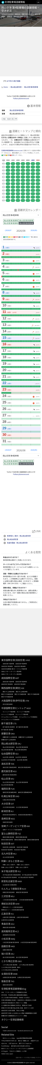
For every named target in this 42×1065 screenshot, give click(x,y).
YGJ (19, 871)
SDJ (17, 753)
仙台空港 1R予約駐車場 (8, 760)
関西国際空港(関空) (11, 688)
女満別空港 (7, 973)
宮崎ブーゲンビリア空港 (13, 826)
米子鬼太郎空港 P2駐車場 (9, 877)
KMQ (13, 938)
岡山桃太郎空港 (12, 539)
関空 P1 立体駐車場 (8, 692)
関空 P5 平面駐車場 (33, 694)
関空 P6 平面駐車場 (7, 697)
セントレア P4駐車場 (7, 714)
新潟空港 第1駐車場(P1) (10, 815)
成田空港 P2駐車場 (21, 682)
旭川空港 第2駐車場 (22, 957)
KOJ (15, 771)
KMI (28, 826)
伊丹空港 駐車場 (7, 704)
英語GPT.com (35, 1041)
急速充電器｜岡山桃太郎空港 (17, 543)
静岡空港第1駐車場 (8, 837)
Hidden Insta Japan (7, 1054)
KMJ (22, 861)
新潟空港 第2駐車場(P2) (25, 815)
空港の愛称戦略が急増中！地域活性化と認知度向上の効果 (18, 1000)
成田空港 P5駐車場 (19, 684)
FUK (13, 788)
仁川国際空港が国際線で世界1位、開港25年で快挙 (16, 1005)
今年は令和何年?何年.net (8, 1041)
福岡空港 (5, 788)
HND (28, 660)
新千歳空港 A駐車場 (9, 727)
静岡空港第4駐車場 (20, 840)
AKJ (12, 953)
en (38, 2)
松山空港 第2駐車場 (22, 782)
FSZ (19, 833)
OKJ (19, 743)
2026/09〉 (34, 230)
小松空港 (5, 938)
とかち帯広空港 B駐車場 (26, 965)
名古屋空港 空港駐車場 (9, 885)
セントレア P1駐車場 (9, 712)
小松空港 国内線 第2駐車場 (28, 942)
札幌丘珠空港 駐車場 (9, 800)
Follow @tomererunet (21, 98)
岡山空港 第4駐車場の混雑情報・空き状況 (20, 9)
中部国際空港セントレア (13, 708)
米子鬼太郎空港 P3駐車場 (25, 877)
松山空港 (5, 778)
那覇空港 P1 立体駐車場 (10, 737)
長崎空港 (5, 818)
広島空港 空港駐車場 (9, 917)
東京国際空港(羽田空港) (13, 660)
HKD (13, 946)
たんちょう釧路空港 (11, 888)
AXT (12, 843)
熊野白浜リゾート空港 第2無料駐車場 (12, 910)
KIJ (12, 811)
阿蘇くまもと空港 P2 (23, 865)
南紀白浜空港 (8, 903)
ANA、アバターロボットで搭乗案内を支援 (14, 992)
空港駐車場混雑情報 (17, 1062)
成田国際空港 (8, 678)
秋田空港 (5, 843)
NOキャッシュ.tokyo (9, 1038)
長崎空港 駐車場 (7, 822)
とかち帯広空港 (9, 961)
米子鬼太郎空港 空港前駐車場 (11, 875)
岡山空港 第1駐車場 (11, 220)
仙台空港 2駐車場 (22, 760)
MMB (15, 973)
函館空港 (5, 946)
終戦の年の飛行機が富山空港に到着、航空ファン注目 (17, 1008)
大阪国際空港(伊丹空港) (13, 700)
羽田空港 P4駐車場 (19, 666)
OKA (13, 733)
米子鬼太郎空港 (9, 871)
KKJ (14, 853)
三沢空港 (5, 896)
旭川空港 (5, 953)
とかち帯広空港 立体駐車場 (9, 970)
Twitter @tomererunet (9, 1031)
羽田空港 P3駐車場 (7, 666)
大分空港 (5, 803)
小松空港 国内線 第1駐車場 (11, 942)
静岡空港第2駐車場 (21, 837)
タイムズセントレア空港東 (9, 717)
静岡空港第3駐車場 (7, 840)
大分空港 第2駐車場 (22, 807)
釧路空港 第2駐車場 (22, 892)
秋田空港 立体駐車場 (9, 847)
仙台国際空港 (8, 753)
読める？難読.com (23, 1041)
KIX (22, 688)
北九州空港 (7, 853)
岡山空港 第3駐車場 (11, 223)
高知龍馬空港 (8, 931)
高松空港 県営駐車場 (24, 767)
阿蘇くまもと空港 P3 (7, 867)
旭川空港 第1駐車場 (8, 957)
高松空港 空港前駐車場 (9, 767)
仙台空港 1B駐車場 (21, 757)
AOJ (12, 924)
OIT (12, 803)
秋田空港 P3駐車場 (19, 850)
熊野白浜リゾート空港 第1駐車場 (13, 907)
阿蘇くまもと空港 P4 (22, 867)
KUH (24, 888)
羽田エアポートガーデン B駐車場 (11, 674)
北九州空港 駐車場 (8, 857)
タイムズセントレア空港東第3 (10, 719)
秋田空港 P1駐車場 (22, 847)
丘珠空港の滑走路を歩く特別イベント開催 (14, 1003)
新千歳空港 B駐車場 (22, 727)
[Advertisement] (21, 51)
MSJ (12, 896)
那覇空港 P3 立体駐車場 (8, 740)
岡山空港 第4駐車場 (16, 110)
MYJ (12, 778)
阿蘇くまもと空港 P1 (9, 865)
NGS (13, 818)
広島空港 (5, 913)
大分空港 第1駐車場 (8, 807)
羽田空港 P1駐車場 (8, 664)
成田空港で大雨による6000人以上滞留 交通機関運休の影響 (19, 1013)
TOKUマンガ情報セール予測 (17, 1051)
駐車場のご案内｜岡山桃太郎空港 (19, 536)
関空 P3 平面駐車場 (7, 694)
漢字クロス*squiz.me (25, 1043)
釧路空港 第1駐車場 (8, 892)
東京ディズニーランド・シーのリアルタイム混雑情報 (17, 1048)
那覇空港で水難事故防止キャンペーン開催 (14, 1016)
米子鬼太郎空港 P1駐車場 (29, 875)
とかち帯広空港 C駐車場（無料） (11, 967)
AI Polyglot (4, 1051)
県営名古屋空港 (9, 881)
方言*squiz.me (13, 1043)
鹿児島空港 (7, 771)
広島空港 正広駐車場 (7, 920)
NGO (28, 708)
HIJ (12, 913)
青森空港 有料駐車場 (9, 927)
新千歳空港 (7, 723)
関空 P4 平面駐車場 (20, 694)
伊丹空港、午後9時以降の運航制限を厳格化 (14, 995)
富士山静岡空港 (9, 833)
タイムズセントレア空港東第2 (28, 717)
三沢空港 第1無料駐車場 (10, 900)
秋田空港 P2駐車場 (7, 850)
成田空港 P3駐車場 (7, 684)
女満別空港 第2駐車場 (23, 977)
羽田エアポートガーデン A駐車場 (11, 671)
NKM (19, 881)
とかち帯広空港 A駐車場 (10, 965)
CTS (14, 723)
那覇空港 (5, 733)
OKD (17, 796)
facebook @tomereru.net (25, 1031)
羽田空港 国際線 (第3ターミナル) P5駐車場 (14, 669)
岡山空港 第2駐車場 (26, 220)
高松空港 (5, 763)
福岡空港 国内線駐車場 (9, 792)
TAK (12, 763)
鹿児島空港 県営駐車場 (9, 775)
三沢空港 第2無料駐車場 (26, 900)
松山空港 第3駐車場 (7, 785)
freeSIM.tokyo (5, 1046)
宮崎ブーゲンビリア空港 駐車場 (12, 830)
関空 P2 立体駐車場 (21, 692)
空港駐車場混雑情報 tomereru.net (11, 150)
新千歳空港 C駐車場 (7, 730)
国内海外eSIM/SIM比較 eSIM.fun (20, 1046)
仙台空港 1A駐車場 (8, 757)
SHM (17, 903)
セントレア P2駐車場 (23, 712)
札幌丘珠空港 (8, 796)
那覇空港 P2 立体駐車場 (25, 737)
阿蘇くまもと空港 (10, 861)
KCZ (17, 931)
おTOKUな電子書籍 (13, 81)
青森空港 (5, 923)
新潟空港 (5, 811)
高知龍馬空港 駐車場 (9, 935)
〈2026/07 (7, 230)
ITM (27, 700)
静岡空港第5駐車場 (33, 840)
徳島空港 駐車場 (7, 985)
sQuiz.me (4, 1043)
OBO (19, 961)
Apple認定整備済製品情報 (24, 1038)
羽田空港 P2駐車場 (21, 664)
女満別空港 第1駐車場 (9, 977)
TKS (12, 981)
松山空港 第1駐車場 (8, 782)
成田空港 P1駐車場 (8, 682)
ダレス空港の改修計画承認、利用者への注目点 (15, 997)
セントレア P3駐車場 (22, 714)
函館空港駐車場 (7, 950)
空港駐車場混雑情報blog (13, 988)
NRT (17, 678)
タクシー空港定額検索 (12, 1019)
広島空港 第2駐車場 (22, 917)
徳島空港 (5, 981)
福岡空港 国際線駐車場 (25, 792)
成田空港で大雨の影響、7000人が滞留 (12, 1010)
